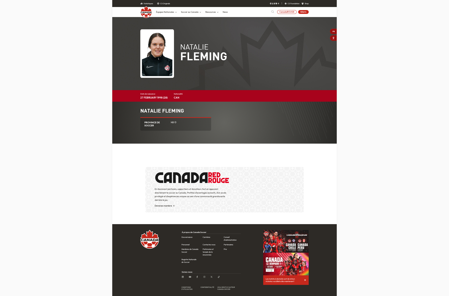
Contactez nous (209, 244)
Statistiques (148, 3)
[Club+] (274, 3)
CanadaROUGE (286, 12)
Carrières (206, 237)
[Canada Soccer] (146, 12)
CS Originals (165, 3)
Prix (225, 249)
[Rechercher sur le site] (272, 12)
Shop (306, 3)
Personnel (185, 244)
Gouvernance (186, 237)
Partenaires (228, 244)
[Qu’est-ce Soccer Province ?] (175, 122)
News (225, 12)
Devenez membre (163, 205)
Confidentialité (207, 287)
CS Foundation (293, 3)
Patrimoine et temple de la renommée (208, 252)
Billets (303, 12)
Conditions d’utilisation (186, 288)
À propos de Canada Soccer (194, 232)
